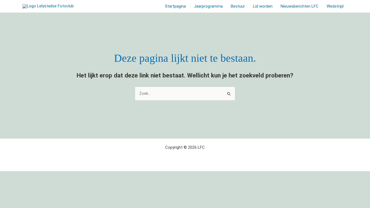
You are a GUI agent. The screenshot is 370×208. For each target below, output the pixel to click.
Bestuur (238, 6)
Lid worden (262, 6)
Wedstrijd (335, 6)
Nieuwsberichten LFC (300, 6)
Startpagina (175, 6)
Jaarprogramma (208, 6)
